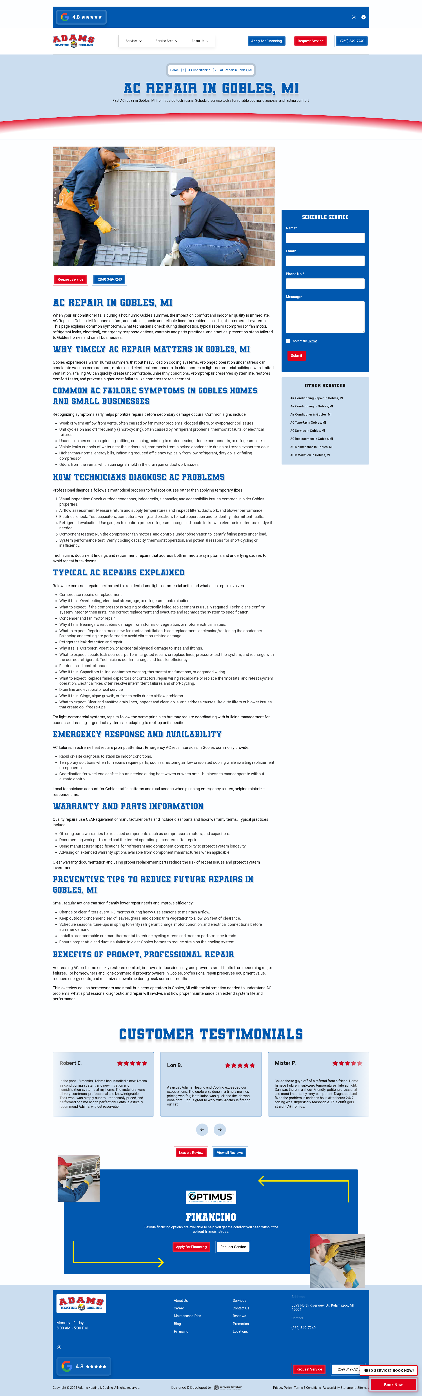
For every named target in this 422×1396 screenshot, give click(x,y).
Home (174, 70)
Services (239, 1300)
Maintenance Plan (187, 1316)
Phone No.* (295, 274)
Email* (291, 251)
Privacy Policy (282, 1387)
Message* (294, 297)
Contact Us (241, 1308)
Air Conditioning (199, 70)
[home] (74, 41)
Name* (291, 228)
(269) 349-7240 (303, 1328)
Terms (312, 341)
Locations (240, 1331)
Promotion (241, 1324)
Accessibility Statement (339, 1387)
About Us (181, 1300)
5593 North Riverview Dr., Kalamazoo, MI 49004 (322, 1307)
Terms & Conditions (307, 1387)
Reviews (239, 1316)
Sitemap (363, 1387)
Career (179, 1308)
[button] (133, 41)
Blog (177, 1324)
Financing (181, 1331)
